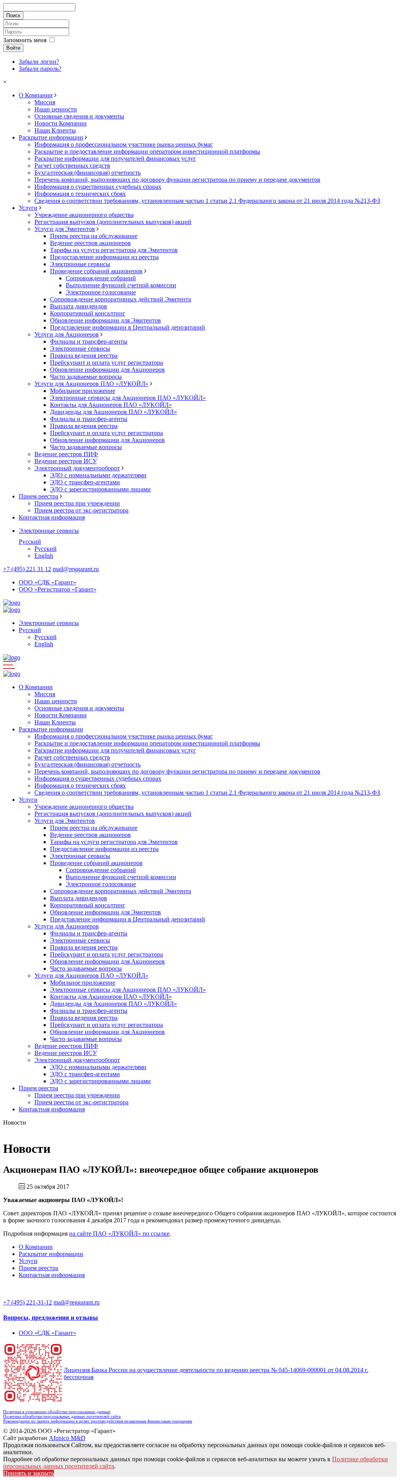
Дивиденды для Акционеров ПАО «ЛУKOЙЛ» (113, 412)
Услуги (28, 207)
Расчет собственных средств (72, 165)
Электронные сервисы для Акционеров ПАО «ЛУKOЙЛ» (128, 397)
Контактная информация (52, 517)
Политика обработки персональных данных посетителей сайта (62, 1416)
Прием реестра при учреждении (77, 503)
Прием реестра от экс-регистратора (81, 510)
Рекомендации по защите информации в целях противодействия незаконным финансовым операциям (97, 1421)
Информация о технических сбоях (80, 193)
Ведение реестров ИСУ (65, 461)
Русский (30, 541)
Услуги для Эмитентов (64, 229)
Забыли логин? (39, 61)
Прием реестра (38, 496)
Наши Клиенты (55, 130)
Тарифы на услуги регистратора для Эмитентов (114, 250)
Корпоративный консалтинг (87, 313)
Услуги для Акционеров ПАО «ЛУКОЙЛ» (91, 383)
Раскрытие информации (51, 137)
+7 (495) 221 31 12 (27, 569)
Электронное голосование (101, 292)
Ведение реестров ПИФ (66, 454)
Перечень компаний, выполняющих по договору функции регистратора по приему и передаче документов (177, 179)
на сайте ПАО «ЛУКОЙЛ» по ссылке (119, 1233)
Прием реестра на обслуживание (94, 236)
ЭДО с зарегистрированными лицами (100, 489)
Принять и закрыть (28, 1473)
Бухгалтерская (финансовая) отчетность (87, 172)
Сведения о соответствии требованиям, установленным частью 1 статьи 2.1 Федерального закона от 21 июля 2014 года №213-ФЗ (207, 200)
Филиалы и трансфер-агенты (88, 341)
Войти (13, 48)
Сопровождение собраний (101, 278)
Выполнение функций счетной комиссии (121, 285)
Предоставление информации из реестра (104, 257)
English (43, 555)
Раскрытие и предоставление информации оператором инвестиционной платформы (147, 151)
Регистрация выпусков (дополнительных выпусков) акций (112, 222)
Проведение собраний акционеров (96, 271)
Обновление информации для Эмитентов (105, 320)
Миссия (44, 102)
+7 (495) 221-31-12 (27, 1302)
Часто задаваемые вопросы (86, 376)
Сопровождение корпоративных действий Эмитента (120, 299)
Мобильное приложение (82, 390)
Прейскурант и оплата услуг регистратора (106, 362)
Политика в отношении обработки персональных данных (57, 1411)
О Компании (36, 95)
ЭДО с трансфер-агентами (85, 482)
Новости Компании (60, 123)
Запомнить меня (24, 40)
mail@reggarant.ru (76, 569)
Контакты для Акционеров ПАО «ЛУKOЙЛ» (111, 404)
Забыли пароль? (40, 68)
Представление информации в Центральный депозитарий (127, 327)
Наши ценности (55, 109)
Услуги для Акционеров (66, 334)
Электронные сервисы (80, 264)
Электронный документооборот (77, 468)
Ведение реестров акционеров (90, 243)
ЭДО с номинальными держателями (98, 475)
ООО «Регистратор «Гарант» (57, 589)
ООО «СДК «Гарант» (47, 582)
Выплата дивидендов (78, 306)
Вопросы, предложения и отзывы (50, 1317)
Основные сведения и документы (79, 116)
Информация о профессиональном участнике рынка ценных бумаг (123, 144)
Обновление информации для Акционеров (107, 369)
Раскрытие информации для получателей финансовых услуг (115, 158)
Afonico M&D (67, 1438)
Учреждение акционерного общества (84, 214)
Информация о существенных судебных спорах (97, 186)
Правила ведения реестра (84, 355)
